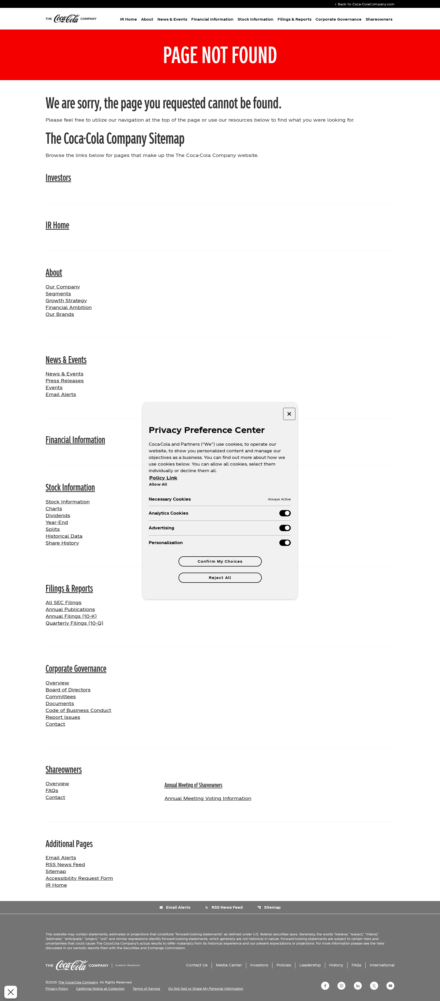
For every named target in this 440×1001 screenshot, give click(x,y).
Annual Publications (70, 609)
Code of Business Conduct (78, 710)
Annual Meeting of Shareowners (193, 785)
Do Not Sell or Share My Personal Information (205, 988)
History (336, 965)
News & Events (172, 19)
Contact (55, 724)
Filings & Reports (294, 19)
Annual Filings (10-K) (71, 616)
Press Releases (65, 380)
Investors (58, 177)
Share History (62, 542)
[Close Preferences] (10, 992)
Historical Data (64, 536)
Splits (53, 529)
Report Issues (63, 717)
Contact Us (197, 965)
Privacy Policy (57, 988)
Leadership (310, 965)
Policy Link (163, 477)
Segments (58, 293)
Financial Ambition (69, 307)
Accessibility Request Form (79, 878)
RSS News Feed (65, 864)
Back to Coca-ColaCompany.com (364, 4)
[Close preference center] (289, 413)
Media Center (229, 965)
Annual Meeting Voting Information (207, 798)
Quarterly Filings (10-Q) (74, 623)
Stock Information (255, 19)
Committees (61, 696)
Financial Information (212, 19)
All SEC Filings (63, 602)
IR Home (128, 19)
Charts (54, 508)
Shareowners (379, 19)
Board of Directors (68, 689)
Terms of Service (146, 988)
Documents (60, 703)
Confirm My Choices (220, 561)
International (382, 965)
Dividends (58, 515)
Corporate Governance (338, 19)
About (147, 19)
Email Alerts (61, 394)
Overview (74, 682)
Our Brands (60, 314)
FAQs (52, 790)
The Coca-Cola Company (78, 982)
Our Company (63, 286)
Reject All (220, 577)
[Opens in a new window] (325, 986)
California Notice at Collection (100, 988)
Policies (284, 965)
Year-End (57, 522)
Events (54, 387)
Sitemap (56, 871)
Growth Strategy (66, 300)
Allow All (158, 484)
